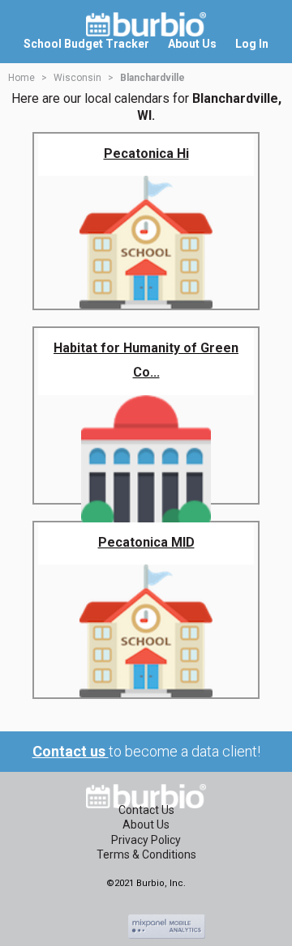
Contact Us (146, 809)
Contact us (70, 751)
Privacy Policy (146, 839)
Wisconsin (77, 77)
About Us (146, 824)
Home (21, 77)
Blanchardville (152, 77)
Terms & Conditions (146, 854)
